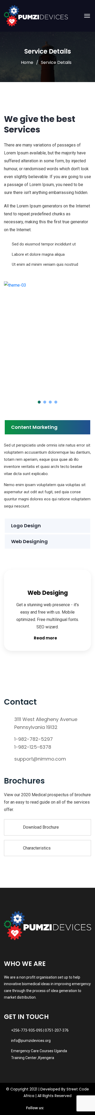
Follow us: (35, 1107)
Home (27, 62)
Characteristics (37, 848)
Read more (45, 638)
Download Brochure (41, 827)
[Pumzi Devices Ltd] (36, 15)
